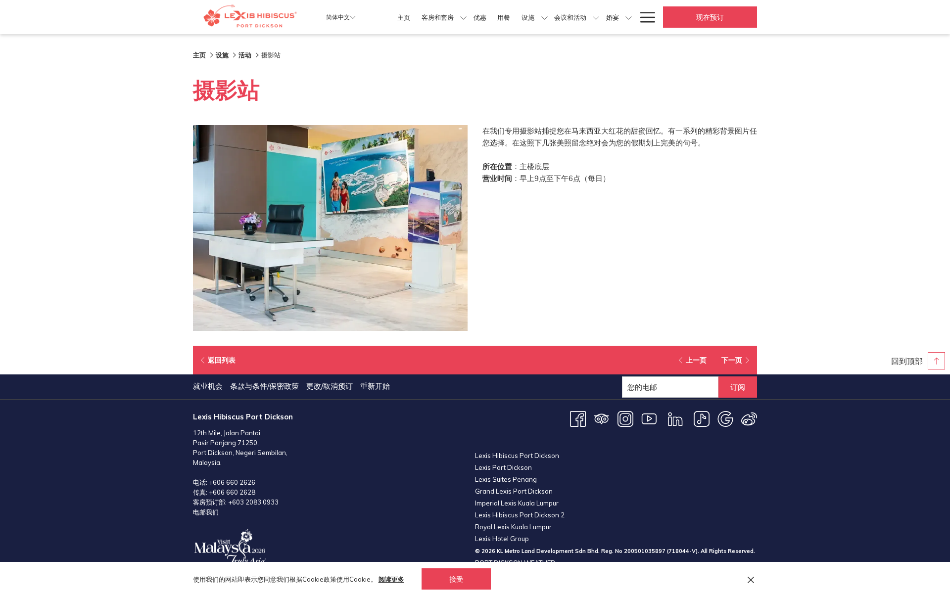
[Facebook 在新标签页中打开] (578, 418)
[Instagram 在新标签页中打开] (625, 418)
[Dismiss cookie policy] (751, 579)
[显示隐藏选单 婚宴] (628, 17)
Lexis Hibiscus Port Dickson (517, 455)
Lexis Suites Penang (506, 479)
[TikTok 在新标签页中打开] (702, 418)
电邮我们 (206, 512)
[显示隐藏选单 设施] (544, 17)
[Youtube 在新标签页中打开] (649, 418)
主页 (199, 55)
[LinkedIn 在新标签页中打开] (675, 418)
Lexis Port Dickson (503, 467)
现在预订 (710, 17)
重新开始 (375, 386)
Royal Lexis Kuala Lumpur (513, 527)
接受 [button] (456, 579)
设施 (222, 55)
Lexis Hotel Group (502, 539)
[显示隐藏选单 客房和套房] (463, 17)
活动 (244, 55)
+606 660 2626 (232, 482)
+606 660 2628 (232, 492)
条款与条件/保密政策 (264, 386)
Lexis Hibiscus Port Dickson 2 (520, 515)
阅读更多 (391, 579)
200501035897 (644, 551)
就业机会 (208, 386)
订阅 (737, 387)
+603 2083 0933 (253, 502)
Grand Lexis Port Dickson (514, 491)
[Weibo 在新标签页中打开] (749, 418)
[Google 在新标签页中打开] (725, 418)
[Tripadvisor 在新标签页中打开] (602, 418)
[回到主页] (252, 17)
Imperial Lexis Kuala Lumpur (517, 503)
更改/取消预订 (329, 386)
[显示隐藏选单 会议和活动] (596, 17)
